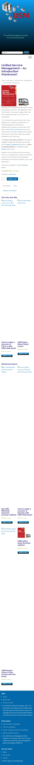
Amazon (4, 149)
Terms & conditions (9, 727)
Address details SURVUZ (11, 733)
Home (3, 80)
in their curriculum (14, 129)
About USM (6, 700)
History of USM (8, 703)
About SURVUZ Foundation (11, 724)
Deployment (16, 144)
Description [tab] (6, 186)
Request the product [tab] (10, 190)
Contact (5, 758)
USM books (9, 80)
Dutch (20, 165)
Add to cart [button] (7, 355)
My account (6, 755)
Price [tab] (15, 186)
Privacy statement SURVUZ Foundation (15, 730)
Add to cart (12, 179)
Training (7, 144)
